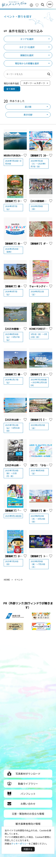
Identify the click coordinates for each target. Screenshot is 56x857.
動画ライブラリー (28, 784)
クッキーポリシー (20, 843)
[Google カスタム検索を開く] (42, 4)
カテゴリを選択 (27, 47)
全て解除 (10, 88)
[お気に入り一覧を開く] (37, 5)
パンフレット (28, 794)
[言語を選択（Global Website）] (31, 5)
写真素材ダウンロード (28, 773)
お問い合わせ (28, 804)
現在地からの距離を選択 (27, 63)
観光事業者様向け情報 (28, 824)
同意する (28, 849)
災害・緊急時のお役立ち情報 (28, 814)
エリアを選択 (26, 39)
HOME (7, 579)
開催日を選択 (26, 55)
